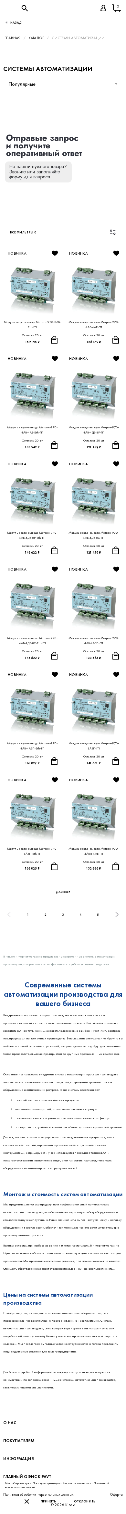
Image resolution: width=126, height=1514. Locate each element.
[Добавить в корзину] (54, 339)
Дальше (63, 892)
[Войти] (103, 8)
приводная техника (88, 1153)
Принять (48, 1501)
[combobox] (63, 83)
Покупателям (18, 1440)
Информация (18, 1458)
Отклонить (85, 1501)
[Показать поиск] (24, 8)
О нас (9, 1422)
